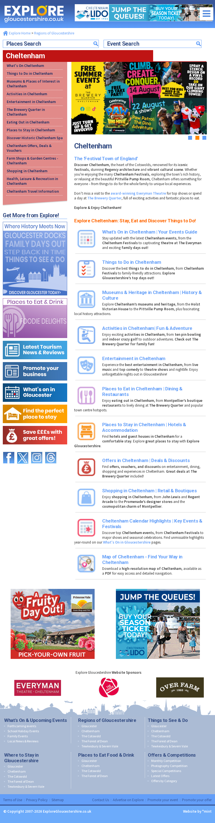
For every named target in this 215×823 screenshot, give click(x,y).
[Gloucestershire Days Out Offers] (35, 424)
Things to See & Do (168, 720)
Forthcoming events (22, 726)
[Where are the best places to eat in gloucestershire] (35, 297)
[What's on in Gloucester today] (35, 382)
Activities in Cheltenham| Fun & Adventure (147, 328)
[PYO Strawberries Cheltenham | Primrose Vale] (53, 587)
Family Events (18, 736)
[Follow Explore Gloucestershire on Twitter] (23, 449)
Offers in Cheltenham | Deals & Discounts (146, 460)
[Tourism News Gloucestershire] (35, 339)
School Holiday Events (23, 731)
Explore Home (19, 33)
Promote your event (163, 800)
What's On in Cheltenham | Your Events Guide (149, 232)
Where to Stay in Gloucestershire (21, 757)
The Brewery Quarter (104, 198)
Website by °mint (197, 811)
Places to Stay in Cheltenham (31, 130)
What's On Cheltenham (25, 65)
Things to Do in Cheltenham (30, 73)
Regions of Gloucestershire (54, 33)
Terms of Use (12, 800)
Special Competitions (166, 771)
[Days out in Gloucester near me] (35, 220)
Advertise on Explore (128, 800)
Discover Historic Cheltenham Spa (35, 138)
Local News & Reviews (23, 741)
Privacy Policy (37, 800)
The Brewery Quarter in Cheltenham (26, 112)
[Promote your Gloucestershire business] (35, 360)
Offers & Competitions (172, 755)
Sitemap (58, 800)
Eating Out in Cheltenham (28, 122)
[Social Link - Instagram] (37, 449)
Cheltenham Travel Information (33, 191)
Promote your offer (197, 800)
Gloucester (89, 726)
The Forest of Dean (94, 741)
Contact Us (100, 800)
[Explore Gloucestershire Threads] (51, 449)
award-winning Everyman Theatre (138, 193)
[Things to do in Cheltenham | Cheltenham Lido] (158, 587)
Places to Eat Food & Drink (106, 755)
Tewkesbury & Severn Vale (99, 746)
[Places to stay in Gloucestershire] (35, 403)
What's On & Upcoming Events (35, 720)
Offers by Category (164, 781)
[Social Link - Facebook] (9, 449)
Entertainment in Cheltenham (31, 101)
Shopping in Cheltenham (27, 171)
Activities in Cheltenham (27, 94)
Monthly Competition (166, 761)
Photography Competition (169, 766)
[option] (37, 687)
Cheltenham (90, 731)
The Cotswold (91, 736)
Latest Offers (160, 776)
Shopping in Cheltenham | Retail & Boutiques (149, 490)
